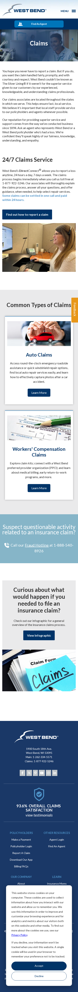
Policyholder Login (21, 846)
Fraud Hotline (37, 545)
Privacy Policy (19, 935)
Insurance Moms (57, 883)
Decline (39, 976)
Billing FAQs (21, 866)
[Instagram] (48, 773)
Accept (39, 965)
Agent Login (56, 839)
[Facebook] (22, 773)
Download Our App (21, 859)
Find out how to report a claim (27, 214)
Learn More (39, 392)
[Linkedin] (54, 773)
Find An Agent (39, 24)
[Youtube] (42, 773)
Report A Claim (21, 853)
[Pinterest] (35, 773)
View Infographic (39, 635)
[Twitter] (29, 773)
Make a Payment (21, 839)
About (21, 883)
